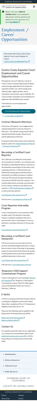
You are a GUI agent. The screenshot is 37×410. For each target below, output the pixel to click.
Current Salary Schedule (13, 116)
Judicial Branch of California (18, 2)
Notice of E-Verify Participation (13, 318)
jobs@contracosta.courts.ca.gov (13, 336)
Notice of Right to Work (11, 320)
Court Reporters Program (21, 199)
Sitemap (21, 395)
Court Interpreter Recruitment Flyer (15, 260)
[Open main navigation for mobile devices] (34, 6)
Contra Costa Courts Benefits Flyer (17, 62)
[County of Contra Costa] (14, 8)
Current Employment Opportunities (17, 111)
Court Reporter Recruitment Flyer (14, 195)
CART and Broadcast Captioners (20, 188)
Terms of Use (6, 398)
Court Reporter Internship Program (15, 230)
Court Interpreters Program (21, 265)
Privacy (4, 395)
